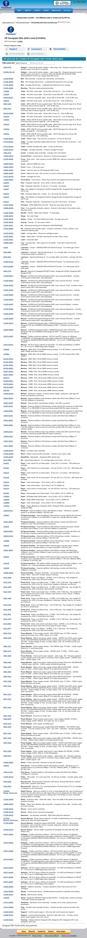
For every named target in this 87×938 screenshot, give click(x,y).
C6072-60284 (8, 834)
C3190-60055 (8, 295)
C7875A (6, 506)
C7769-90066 (8, 823)
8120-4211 (7, 614)
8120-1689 (7, 598)
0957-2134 (7, 694)
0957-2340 (7, 707)
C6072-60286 (8, 851)
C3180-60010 (8, 156)
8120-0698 (7, 578)
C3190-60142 (8, 830)
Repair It (13, 49)
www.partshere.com (8, 22)
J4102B (6, 568)
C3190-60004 (8, 887)
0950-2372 (7, 633)
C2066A (6, 354)
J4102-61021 (8, 441)
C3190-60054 (8, 290)
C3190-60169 (8, 454)
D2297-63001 (8, 371)
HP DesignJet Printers (23, 22)
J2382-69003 (8, 398)
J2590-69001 (8, 411)
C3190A (20, 41)
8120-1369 (7, 587)
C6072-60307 (8, 882)
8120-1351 (7, 582)
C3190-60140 (8, 812)
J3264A (6, 545)
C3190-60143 (8, 150)
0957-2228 (7, 743)
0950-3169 (7, 638)
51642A (6, 183)
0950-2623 (7, 727)
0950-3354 (7, 676)
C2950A (6, 120)
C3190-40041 (8, 216)
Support (51, 931)
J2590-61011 (8, 406)
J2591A (6, 527)
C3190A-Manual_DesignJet (10, 819)
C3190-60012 (8, 809)
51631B (6, 477)
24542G (6, 101)
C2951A (6, 124)
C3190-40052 (8, 219)
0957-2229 (7, 751)
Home (24, 931)
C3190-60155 (8, 262)
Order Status (60, 931)
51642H (6, 197)
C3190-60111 (8, 225)
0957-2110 (7, 686)
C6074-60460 (8, 266)
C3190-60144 (8, 915)
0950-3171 (7, 646)
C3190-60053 (8, 285)
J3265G (6, 557)
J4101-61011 (8, 772)
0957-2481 (7, 716)
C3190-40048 (8, 82)
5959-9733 (7, 271)
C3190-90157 (8, 323)
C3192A (6, 898)
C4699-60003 (8, 762)
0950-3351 (7, 667)
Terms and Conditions (52, 936)
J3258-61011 (8, 511)
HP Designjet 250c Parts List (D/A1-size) (44, 22)
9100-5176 (7, 724)
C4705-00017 (8, 240)
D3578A (6, 390)
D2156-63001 (8, 365)
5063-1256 (7, 104)
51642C (6, 186)
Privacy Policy (37, 936)
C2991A (6, 134)
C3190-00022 (8, 457)
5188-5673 (7, 756)
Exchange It (36, 49)
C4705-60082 (8, 85)
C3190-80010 (8, 895)
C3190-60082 (8, 159)
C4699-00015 (8, 164)
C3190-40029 (8, 213)
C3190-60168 (8, 205)
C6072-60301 (8, 345)
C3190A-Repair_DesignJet (10, 792)
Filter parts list (8, 63)
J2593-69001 (8, 425)
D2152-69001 (8, 362)
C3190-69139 (8, 394)
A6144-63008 (8, 113)
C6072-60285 (8, 843)
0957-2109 (7, 681)
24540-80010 (8, 98)
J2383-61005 (8, 403)
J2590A (6, 515)
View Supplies (59, 49)
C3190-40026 (8, 912)
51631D (6, 482)
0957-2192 (7, 733)
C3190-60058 (8, 309)
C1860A (6, 496)
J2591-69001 (8, 522)
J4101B (6, 563)
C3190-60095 (8, 79)
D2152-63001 (8, 359)
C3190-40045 (8, 222)
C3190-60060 (8, 318)
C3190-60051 (8, 276)
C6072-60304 (8, 868)
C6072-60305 (8, 872)
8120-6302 (7, 624)
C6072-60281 (8, 336)
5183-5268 (7, 782)
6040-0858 (7, 252)
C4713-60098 (8, 907)
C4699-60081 (8, 573)
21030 (5, 247)
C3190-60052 (8, 281)
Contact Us (41, 931)
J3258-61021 (8, 436)
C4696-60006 (8, 208)
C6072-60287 (8, 859)
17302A (6, 94)
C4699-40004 (8, 170)
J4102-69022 (8, 446)
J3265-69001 (8, 550)
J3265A (6, 766)
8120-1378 (7, 592)
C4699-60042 (8, 804)
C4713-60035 (8, 902)
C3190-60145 (8, 451)
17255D (6, 91)
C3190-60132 (8, 777)
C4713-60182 (8, 146)
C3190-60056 (8, 300)
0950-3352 (7, 672)
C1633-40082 (8, 88)
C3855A (6, 500)
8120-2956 (7, 610)
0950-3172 (7, 651)
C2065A (6, 349)
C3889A (6, 503)
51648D (6, 493)
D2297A (6, 378)
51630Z (6, 468)
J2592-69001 (8, 420)
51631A (6, 473)
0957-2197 (7, 699)
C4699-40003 (8, 167)
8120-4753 (7, 619)
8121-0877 (7, 628)
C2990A (6, 129)
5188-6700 (7, 67)
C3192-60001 (8, 180)
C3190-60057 (8, 304)
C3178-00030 (8, 233)
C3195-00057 (8, 236)
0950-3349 (7, 656)
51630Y (6, 463)
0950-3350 (7, 662)
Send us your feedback (69, 936)
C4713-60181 (8, 142)
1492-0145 (7, 153)
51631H (6, 488)
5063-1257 (7, 109)
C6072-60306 (8, 877)
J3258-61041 (8, 536)
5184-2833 (7, 786)
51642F (6, 189)
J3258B (6, 541)
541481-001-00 (8, 72)
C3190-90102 (8, 920)
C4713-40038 (8, 176)
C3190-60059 (8, 314)
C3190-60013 (8, 815)
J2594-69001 (8, 531)
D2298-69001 (8, 381)
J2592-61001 (8, 416)
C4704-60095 (8, 229)
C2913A (6, 116)
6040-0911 (7, 257)
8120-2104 (7, 605)
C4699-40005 (8, 173)
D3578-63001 (8, 384)
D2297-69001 (8, 375)
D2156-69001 (8, 368)
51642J (6, 202)
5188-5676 (7, 719)
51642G (6, 194)
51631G (6, 485)
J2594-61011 (8, 432)
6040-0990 (7, 460)
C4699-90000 (8, 330)
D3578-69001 (8, 387)
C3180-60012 (8, 139)
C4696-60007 (8, 243)
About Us (32, 931)
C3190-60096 (8, 799)
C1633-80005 (8, 891)
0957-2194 (7, 738)
